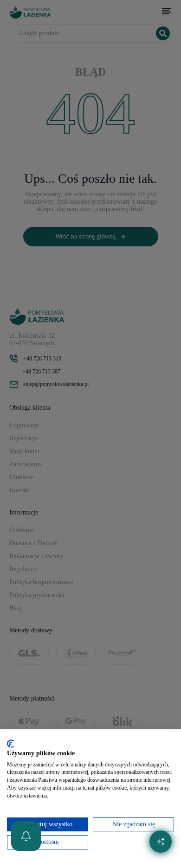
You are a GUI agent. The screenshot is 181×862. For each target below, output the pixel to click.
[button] (26, 836)
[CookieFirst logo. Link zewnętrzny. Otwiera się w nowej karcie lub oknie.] (10, 744)
